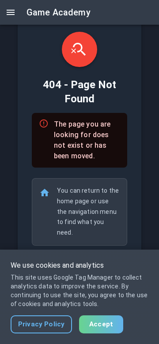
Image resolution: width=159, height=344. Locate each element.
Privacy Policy (41, 324)
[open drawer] (10, 12)
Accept (101, 324)
